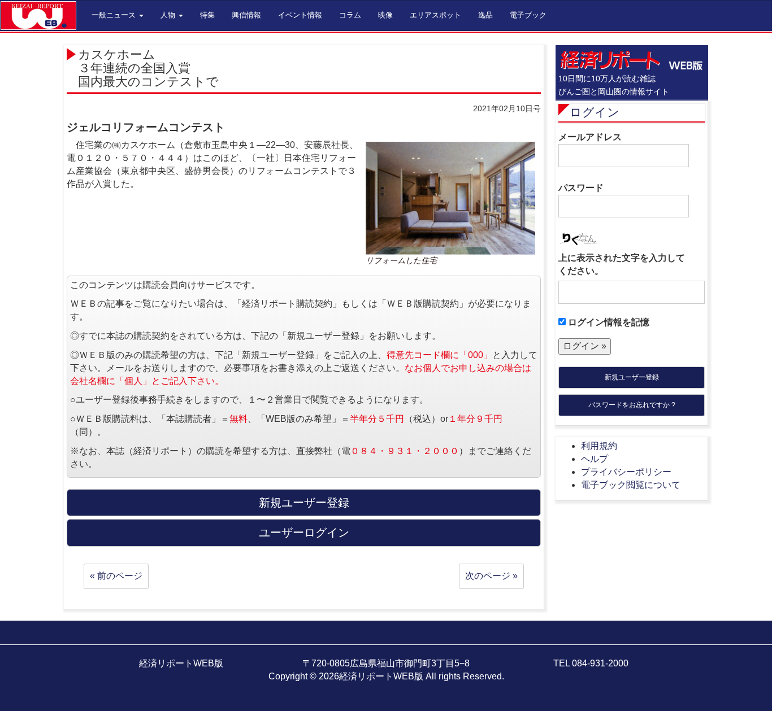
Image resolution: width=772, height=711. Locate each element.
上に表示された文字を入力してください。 (621, 264)
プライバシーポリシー (626, 472)
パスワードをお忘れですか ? (631, 405)
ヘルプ (594, 459)
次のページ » (491, 576)
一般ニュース (115, 15)
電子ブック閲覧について (630, 485)
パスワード (581, 188)
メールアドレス (590, 137)
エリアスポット (435, 15)
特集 (207, 15)
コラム (350, 15)
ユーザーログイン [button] (304, 532)
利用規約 (599, 446)
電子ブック (528, 15)
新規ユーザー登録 (632, 377)
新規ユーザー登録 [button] (304, 502)
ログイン (594, 112)
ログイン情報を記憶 (607, 322)
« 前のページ (116, 576)
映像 (385, 15)
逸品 (485, 15)
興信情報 (246, 15)
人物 (169, 15)
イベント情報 (300, 15)
